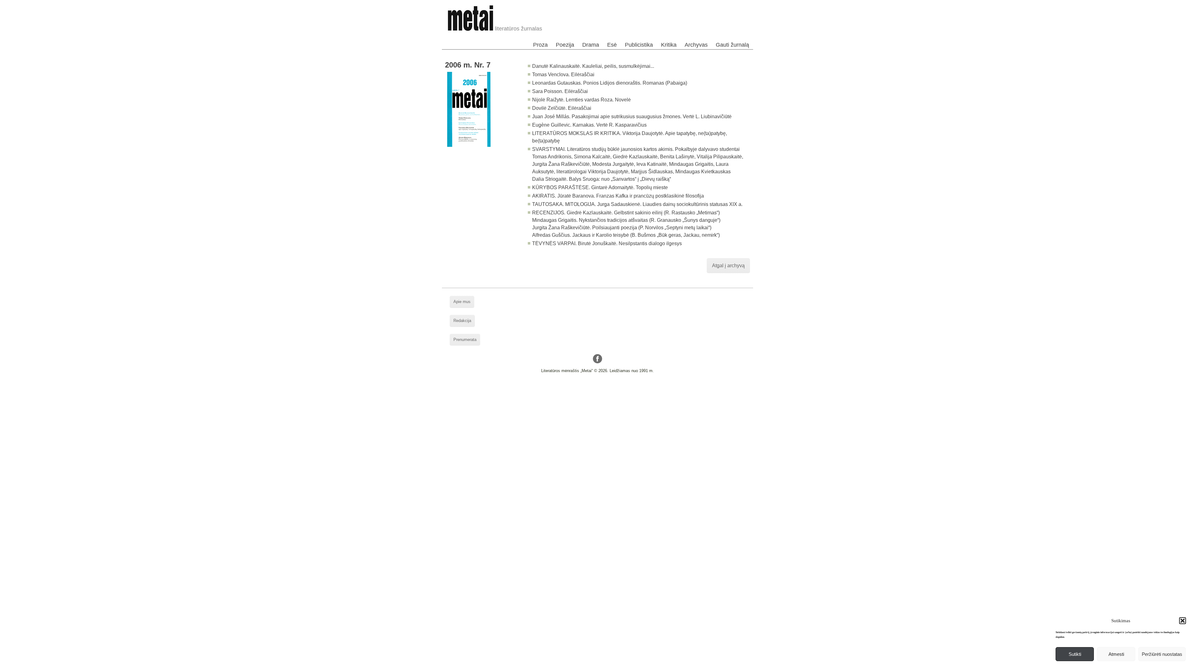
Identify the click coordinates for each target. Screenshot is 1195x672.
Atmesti (1116, 654)
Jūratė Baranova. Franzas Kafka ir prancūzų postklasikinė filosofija (630, 195)
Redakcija (462, 320)
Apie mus (462, 301)
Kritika (669, 45)
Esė (612, 45)
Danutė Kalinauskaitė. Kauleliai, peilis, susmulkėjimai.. (592, 66)
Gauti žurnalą (732, 45)
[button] (1182, 621)
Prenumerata (464, 339)
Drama (590, 45)
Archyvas (696, 45)
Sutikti (1075, 654)
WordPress (574, 387)
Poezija (565, 45)
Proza (540, 45)
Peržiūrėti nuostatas (1162, 654)
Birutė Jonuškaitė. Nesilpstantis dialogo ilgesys (630, 243)
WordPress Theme (602, 387)
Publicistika (639, 45)
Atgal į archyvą (728, 265)
